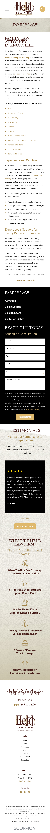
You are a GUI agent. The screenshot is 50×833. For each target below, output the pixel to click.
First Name (10, 340)
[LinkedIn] (29, 792)
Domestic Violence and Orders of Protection (24, 140)
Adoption (25, 753)
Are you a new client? (13, 372)
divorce (17, 74)
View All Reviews (25, 526)
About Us (25, 744)
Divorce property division (17, 136)
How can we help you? (13, 380)
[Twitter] (25, 792)
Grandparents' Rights (16, 145)
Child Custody (13, 118)
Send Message (24, 417)
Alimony (11, 127)
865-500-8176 (28, 705)
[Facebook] (21, 792)
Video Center (25, 757)
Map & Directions (25, 781)
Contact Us (25, 760)
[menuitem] (25, 301)
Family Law (25, 747)
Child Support (13, 122)
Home (25, 740)
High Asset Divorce (15, 154)
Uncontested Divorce (16, 113)
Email (8, 364)
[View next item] (27, 518)
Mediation (11, 131)
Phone (8, 356)
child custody (26, 74)
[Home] (24, 9)
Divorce (10, 109)
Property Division (14, 149)
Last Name (10, 348)
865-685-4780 (25, 700)
